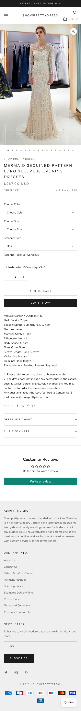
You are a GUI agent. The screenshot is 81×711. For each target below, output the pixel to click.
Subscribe (19, 658)
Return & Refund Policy (18, 573)
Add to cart (40, 291)
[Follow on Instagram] (16, 673)
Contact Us (10, 567)
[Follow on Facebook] (6, 673)
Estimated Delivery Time (18, 592)
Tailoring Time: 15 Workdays (21, 255)
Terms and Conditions (17, 605)
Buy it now (40, 303)
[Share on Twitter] (22, 405)
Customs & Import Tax (18, 612)
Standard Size (12, 238)
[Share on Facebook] (17, 405)
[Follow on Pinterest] (26, 673)
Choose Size (11, 221)
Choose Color (12, 204)
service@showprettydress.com (29, 397)
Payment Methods (15, 580)
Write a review (40, 481)
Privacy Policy (12, 599)
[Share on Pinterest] (28, 405)
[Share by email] (33, 405)
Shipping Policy (13, 586)
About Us (10, 560)
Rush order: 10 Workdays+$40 (26, 267)
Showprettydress (19, 158)
